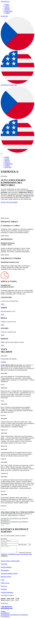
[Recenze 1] (1, 509)
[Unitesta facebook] (5, 615)
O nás (2, 580)
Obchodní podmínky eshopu (9, 573)
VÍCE (2, 304)
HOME (6, 4)
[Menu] (1, 154)
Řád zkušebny (5, 570)
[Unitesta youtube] (23, 615)
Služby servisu (5, 583)
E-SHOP (7, 13)
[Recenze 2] (3, 509)
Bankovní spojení (6, 576)
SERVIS (7, 8)
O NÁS (6, 6)
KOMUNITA (8, 11)
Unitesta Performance (7, 592)
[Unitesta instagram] (14, 615)
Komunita (4, 589)
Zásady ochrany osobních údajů (10, 561)
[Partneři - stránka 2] (3, 525)
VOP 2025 (4, 564)
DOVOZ (7, 9)
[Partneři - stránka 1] (1, 525)
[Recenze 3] (5, 509)
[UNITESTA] (5, 1)
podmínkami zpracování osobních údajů (20, 554)
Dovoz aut (4, 586)
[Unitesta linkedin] (5, 616)
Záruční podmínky (6, 567)
